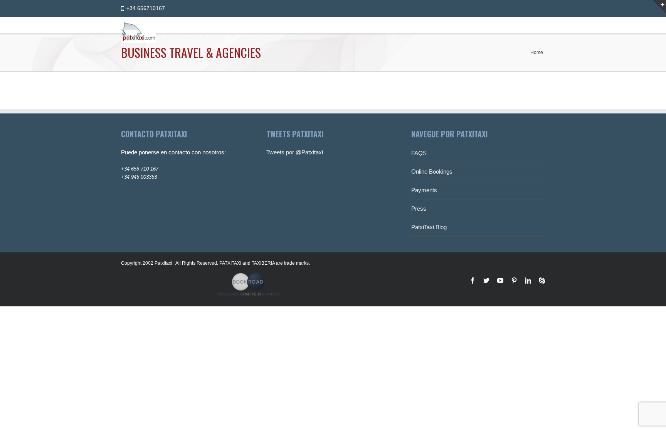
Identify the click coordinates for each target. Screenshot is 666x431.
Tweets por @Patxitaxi (294, 152)
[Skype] (542, 280)
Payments (424, 190)
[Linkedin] (528, 280)
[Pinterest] (514, 280)
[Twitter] (486, 280)
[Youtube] (500, 280)
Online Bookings (431, 171)
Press (418, 208)
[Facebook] (472, 280)
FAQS (419, 153)
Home (536, 52)
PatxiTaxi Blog (429, 227)
